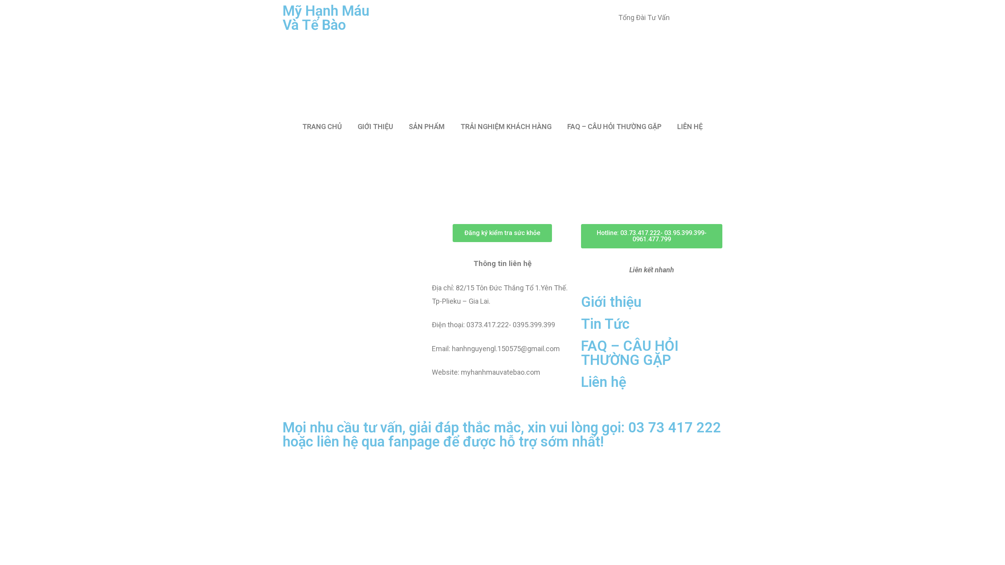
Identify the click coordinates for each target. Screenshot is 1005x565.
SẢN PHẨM (427, 126)
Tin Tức (605, 324)
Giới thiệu (611, 302)
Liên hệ (603, 382)
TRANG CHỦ (322, 126)
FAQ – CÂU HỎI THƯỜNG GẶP (614, 126)
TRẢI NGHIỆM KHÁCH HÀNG (506, 126)
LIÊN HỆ (690, 126)
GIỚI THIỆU (375, 126)
